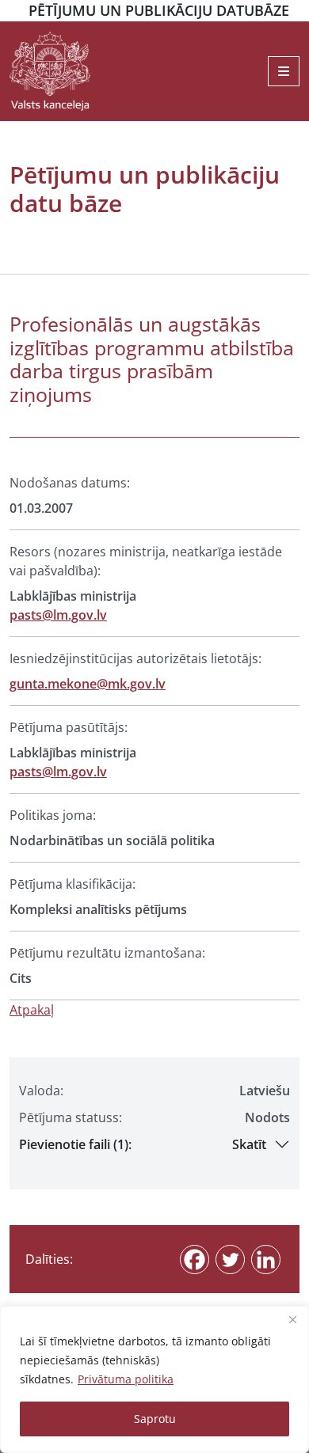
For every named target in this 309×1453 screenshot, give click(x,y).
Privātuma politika (126, 1379)
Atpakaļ (32, 1010)
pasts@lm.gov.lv (58, 615)
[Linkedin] (265, 1259)
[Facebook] (194, 1259)
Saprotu (155, 1418)
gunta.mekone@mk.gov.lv (88, 683)
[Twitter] (230, 1259)
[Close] (292, 1319)
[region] (154, 1379)
